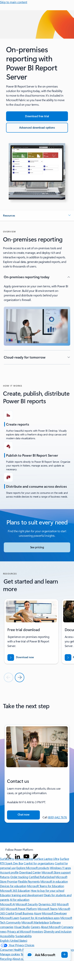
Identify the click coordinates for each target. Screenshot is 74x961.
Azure (37, 913)
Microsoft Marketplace (35, 922)
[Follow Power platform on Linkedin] (17, 856)
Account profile (9, 872)
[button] (37, 215)
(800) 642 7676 (57, 817)
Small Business (24, 913)
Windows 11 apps (60, 868)
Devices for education (13, 886)
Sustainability (23, 936)
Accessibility (7, 936)
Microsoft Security (27, 904)
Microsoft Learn (9, 918)
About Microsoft (51, 927)
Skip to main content (13, 2)
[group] (31, 631)
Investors (37, 931)
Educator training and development (21, 895)
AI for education (19, 900)
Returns (5, 877)
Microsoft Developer (54, 913)
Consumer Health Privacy (15, 950)
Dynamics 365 (47, 904)
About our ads (21, 959)
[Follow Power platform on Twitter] (8, 856)
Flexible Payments (29, 881)
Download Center (30, 872)
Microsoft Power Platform (21, 909)
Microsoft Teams (48, 909)
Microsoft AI (7, 904)
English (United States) (13, 940)
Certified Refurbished (42, 877)
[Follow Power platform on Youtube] (26, 856)
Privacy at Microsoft (19, 931)
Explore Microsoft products (32, 868)
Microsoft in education (54, 881)
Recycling (6, 959)
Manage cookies (10, 954)
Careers (35, 927)
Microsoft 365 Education (15, 890)
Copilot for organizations (39, 863)
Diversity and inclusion (58, 931)
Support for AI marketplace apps (40, 918)
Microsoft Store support (56, 872)
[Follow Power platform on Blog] (35, 856)
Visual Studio (22, 927)
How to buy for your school (47, 890)
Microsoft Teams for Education (45, 886)
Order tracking (19, 877)
